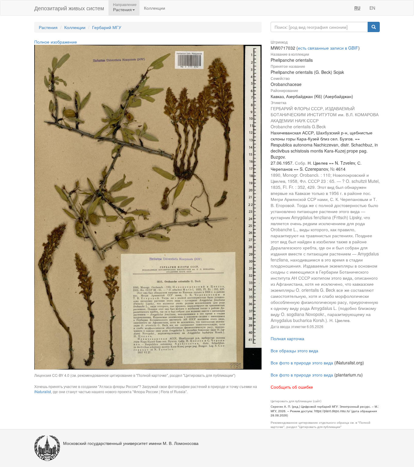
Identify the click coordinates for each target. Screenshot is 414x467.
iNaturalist (42, 391)
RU (357, 8)
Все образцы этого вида (294, 350)
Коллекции (154, 8)
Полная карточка (287, 338)
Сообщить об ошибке (292, 387)
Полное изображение (55, 42)
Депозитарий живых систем (69, 8)
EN (372, 8)
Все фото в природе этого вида (302, 363)
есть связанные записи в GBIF (328, 48)
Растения (48, 27)
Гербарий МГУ (106, 27)
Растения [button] (122, 9)
